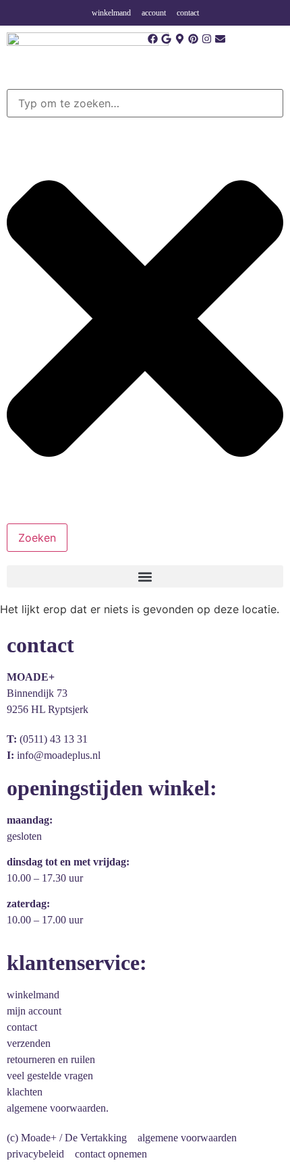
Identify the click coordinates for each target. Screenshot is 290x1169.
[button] (145, 576)
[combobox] (145, 103)
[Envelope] (220, 39)
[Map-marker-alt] (180, 39)
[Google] (166, 39)
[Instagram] (207, 39)
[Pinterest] (193, 39)
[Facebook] (153, 39)
